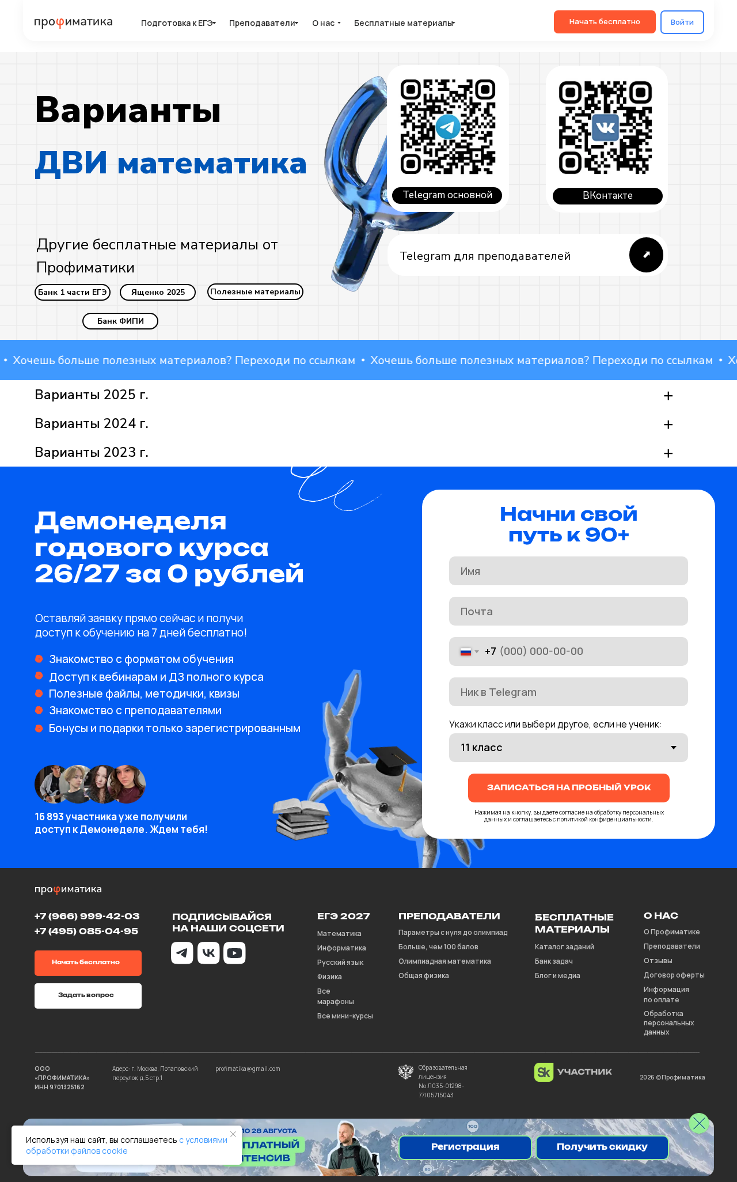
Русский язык (340, 962)
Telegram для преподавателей (485, 256)
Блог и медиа (557, 975)
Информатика (341, 948)
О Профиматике (672, 932)
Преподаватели (672, 946)
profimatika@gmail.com (247, 1068)
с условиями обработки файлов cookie (126, 1145)
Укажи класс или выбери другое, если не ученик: (555, 724)
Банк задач (554, 961)
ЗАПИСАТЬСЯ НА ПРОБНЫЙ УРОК (569, 788)
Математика (339, 933)
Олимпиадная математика (444, 961)
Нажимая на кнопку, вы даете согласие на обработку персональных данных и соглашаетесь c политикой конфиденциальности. (569, 815)
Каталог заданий (564, 947)
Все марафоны (335, 996)
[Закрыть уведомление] (233, 1134)
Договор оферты (674, 975)
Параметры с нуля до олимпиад (453, 932)
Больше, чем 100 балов (438, 947)
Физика (329, 977)
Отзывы (658, 960)
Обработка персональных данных (669, 1023)
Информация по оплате (666, 994)
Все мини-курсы (345, 1016)
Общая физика (423, 975)
